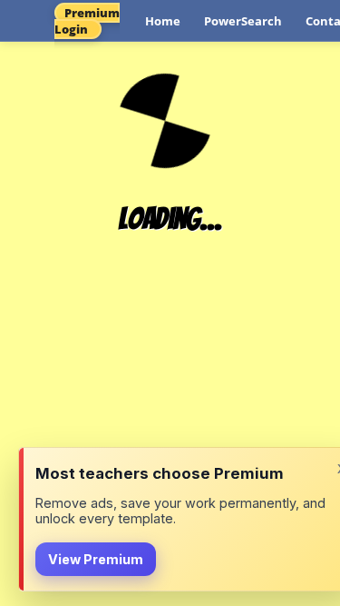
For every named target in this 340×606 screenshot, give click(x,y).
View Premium (95, 559)
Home (162, 21)
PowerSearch (243, 21)
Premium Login (87, 21)
